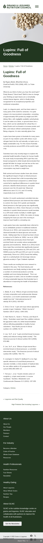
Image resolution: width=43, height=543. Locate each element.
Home (5, 66)
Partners (6, 433)
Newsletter (7, 476)
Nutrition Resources (10, 469)
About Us (6, 424)
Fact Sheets (7, 472)
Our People (7, 427)
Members (6, 430)
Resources (7, 457)
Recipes (6, 497)
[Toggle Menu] (37, 6)
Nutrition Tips (7, 494)
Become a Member (10, 448)
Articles (11, 66)
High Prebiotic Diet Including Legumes (25, 404)
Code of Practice (9, 451)
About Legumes (8, 488)
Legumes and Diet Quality (14, 399)
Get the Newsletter (12, 524)
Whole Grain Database (11, 454)
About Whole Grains (10, 491)
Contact (6, 436)
